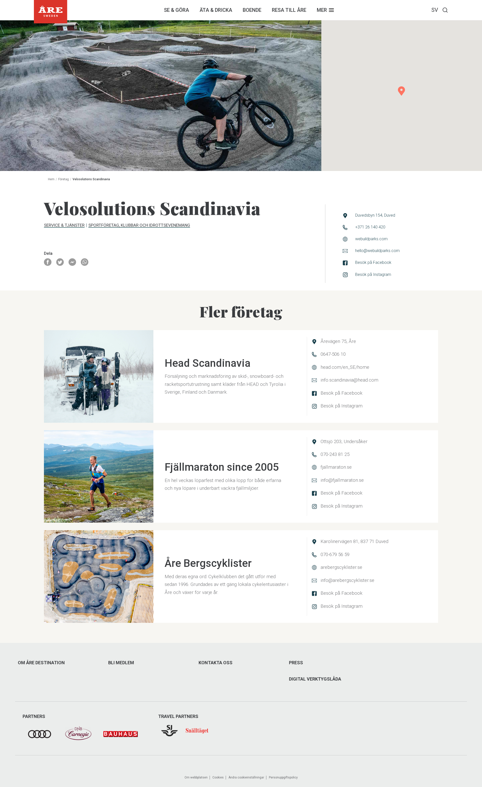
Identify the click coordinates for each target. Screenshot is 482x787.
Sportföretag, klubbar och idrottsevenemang (139, 225)
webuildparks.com (371, 238)
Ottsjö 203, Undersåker (344, 441)
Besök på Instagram (373, 274)
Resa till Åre (289, 10)
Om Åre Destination (41, 662)
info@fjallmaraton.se (342, 480)
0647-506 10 (333, 354)
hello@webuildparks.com (377, 250)
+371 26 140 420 (370, 227)
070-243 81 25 (335, 454)
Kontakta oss (215, 662)
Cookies (218, 777)
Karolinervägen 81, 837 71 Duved (354, 541)
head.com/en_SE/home (345, 367)
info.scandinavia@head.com (349, 380)
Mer (322, 10)
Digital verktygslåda (315, 679)
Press (296, 662)
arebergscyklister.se (341, 567)
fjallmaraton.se (336, 467)
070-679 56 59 (335, 554)
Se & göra (176, 10)
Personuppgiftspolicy (283, 777)
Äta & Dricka (216, 10)
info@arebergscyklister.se (347, 580)
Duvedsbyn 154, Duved (375, 215)
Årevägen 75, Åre (338, 341)
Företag (63, 179)
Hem (51, 179)
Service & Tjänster (64, 225)
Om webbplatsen (196, 777)
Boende (252, 10)
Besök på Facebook (373, 262)
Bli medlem (121, 662)
